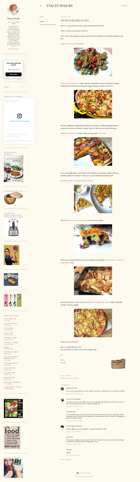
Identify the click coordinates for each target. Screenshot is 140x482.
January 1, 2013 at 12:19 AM (73, 431)
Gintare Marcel (89, 476)
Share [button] (41, 17)
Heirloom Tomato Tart (69, 133)
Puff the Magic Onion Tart (99, 302)
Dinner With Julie (9, 368)
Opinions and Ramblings (48, 24)
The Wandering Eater (11, 363)
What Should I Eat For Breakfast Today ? (11, 357)
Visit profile (13, 49)
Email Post (68, 375)
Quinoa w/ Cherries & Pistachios (72, 44)
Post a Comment (66, 459)
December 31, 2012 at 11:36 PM (74, 420)
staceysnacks (20, 141)
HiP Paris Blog (8, 328)
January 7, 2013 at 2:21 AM (73, 444)
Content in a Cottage (11, 342)
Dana (68, 437)
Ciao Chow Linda (71, 399)
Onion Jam (102, 133)
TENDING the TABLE (11, 352)
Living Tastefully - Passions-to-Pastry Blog (13, 388)
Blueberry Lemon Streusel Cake (75, 220)
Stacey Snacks (59, 5)
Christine (69, 412)
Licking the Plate (9, 377)
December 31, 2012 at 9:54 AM (74, 393)
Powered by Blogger (85, 473)
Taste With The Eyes (11, 323)
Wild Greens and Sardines (12, 382)
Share (63, 362)
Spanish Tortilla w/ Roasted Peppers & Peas (77, 181)
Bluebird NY (70, 388)
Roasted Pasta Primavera (70, 83)
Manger (6, 347)
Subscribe (13, 74)
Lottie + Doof (8, 333)
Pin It (62, 360)
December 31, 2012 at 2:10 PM (74, 406)
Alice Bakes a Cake (10, 338)
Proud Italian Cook (72, 426)
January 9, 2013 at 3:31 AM (73, 455)
